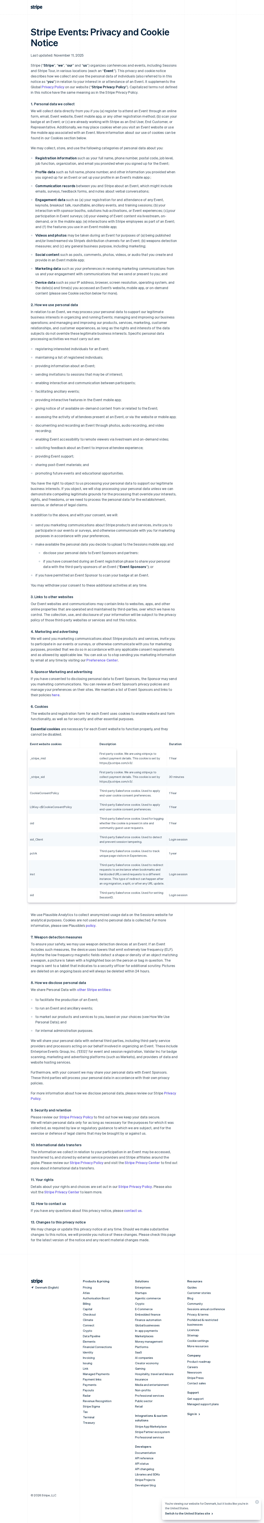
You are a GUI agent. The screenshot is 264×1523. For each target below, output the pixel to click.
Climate (88, 1320)
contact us (133, 1210)
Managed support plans (203, 1404)
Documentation (145, 1453)
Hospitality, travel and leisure (154, 1374)
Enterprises (143, 1287)
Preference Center (102, 660)
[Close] (256, 1503)
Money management (149, 1341)
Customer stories (199, 1293)
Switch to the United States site (187, 1513)
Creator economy (147, 1363)
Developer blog (145, 1485)
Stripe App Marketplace (151, 1426)
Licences (193, 1330)
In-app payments (146, 1331)
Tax (85, 1412)
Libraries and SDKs (147, 1474)
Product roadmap (199, 1361)
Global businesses (147, 1325)
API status (142, 1463)
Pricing (87, 1287)
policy (90, 925)
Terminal (89, 1417)
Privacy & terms (198, 1314)
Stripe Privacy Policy (76, 1117)
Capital (87, 1309)
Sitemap (192, 1335)
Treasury (89, 1423)
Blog (190, 1298)
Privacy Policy (53, 87)
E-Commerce (144, 1309)
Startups (141, 1293)
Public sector (144, 1401)
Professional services (149, 1395)
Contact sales (196, 1383)
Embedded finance (147, 1314)
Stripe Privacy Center (142, 1162)
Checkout (89, 1314)
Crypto (87, 1331)
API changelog (144, 1469)
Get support (195, 1399)
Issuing (87, 1363)
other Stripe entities (94, 989)
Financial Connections (97, 1347)
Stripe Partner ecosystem (152, 1432)
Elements (89, 1341)
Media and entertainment (152, 1385)
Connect (88, 1325)
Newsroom (194, 1372)
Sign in (192, 1414)
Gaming (140, 1368)
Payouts (88, 1390)
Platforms (141, 1347)
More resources (198, 1346)
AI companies (144, 1358)
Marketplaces (144, 1336)
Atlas (86, 1293)
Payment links (92, 1379)
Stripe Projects (145, 1480)
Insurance (141, 1379)
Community (195, 1304)
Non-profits (143, 1390)
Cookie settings (198, 1341)
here (56, 695)
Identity (88, 1352)
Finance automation (148, 1320)
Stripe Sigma (91, 1406)
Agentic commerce (148, 1298)
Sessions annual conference (206, 1309)
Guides (192, 1287)
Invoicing (89, 1358)
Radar (87, 1395)
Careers (192, 1367)
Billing (86, 1304)
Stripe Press (195, 1378)
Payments (90, 1385)
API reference (144, 1458)
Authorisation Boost (96, 1298)
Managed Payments (96, 1374)
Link (85, 1368)
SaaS (138, 1352)
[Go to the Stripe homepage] (35, 1281)
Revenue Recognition (97, 1401)
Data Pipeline (91, 1336)
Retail (139, 1406)
